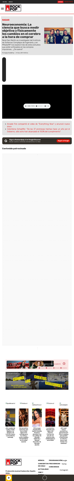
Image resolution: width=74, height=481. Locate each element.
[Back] (36, 478)
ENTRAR (60, 2)
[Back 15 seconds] (40, 478)
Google (64, 460)
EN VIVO (5, 2)
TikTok (64, 464)
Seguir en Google (63, 141)
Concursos (54, 467)
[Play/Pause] (45, 478)
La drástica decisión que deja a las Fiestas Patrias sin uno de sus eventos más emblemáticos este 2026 (50, 434)
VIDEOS (11, 2)
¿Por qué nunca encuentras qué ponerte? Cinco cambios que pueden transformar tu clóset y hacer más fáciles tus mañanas (63, 435)
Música (41, 460)
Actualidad (43, 469)
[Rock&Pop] (13, 8)
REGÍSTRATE (69, 2)
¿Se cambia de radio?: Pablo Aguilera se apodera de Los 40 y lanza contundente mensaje (10, 432)
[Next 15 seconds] (49, 478)
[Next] (53, 478)
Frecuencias (54, 464)
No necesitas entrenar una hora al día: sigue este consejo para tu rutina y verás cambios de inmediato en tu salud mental (23, 435)
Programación (55, 460)
